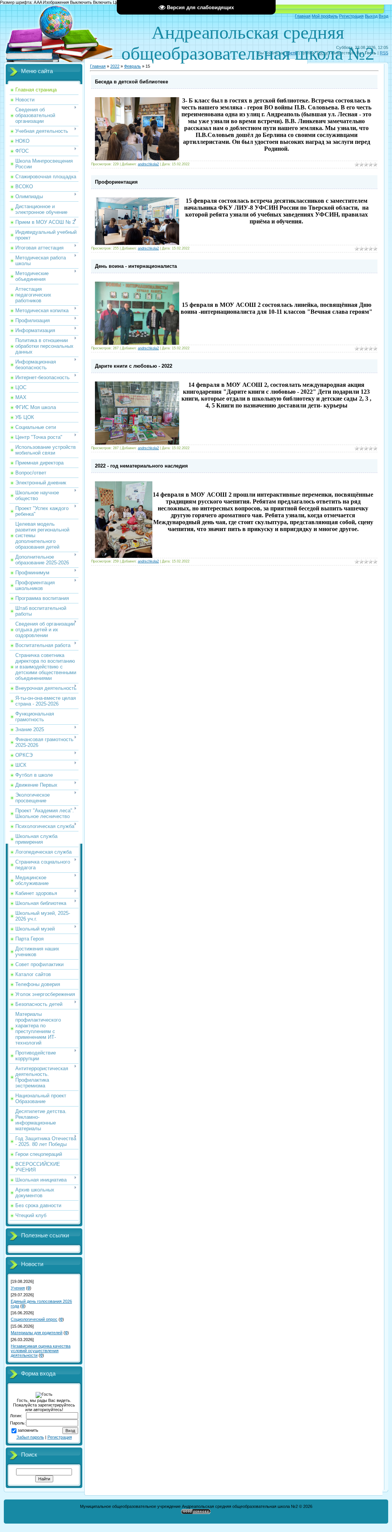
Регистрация (351, 16)
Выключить (81, 2)
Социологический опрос (34, 1319)
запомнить (28, 1430)
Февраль (132, 66)
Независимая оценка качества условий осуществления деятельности (40, 1351)
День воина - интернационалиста (136, 266)
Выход (371, 16)
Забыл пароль (30, 1437)
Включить (102, 2)
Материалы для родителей (36, 1332)
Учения (18, 1288)
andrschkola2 (148, 164)
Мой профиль (325, 16)
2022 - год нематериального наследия (141, 466)
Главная (302, 16)
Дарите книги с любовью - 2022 (133, 366)
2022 (114, 66)
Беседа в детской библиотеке (131, 82)
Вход (383, 16)
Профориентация (116, 182)
